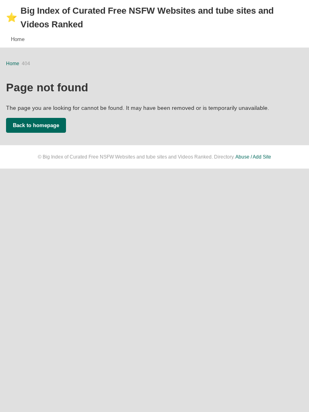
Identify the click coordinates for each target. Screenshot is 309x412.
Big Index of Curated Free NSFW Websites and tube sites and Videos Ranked (140, 17)
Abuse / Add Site (253, 157)
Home (18, 39)
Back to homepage (36, 125)
